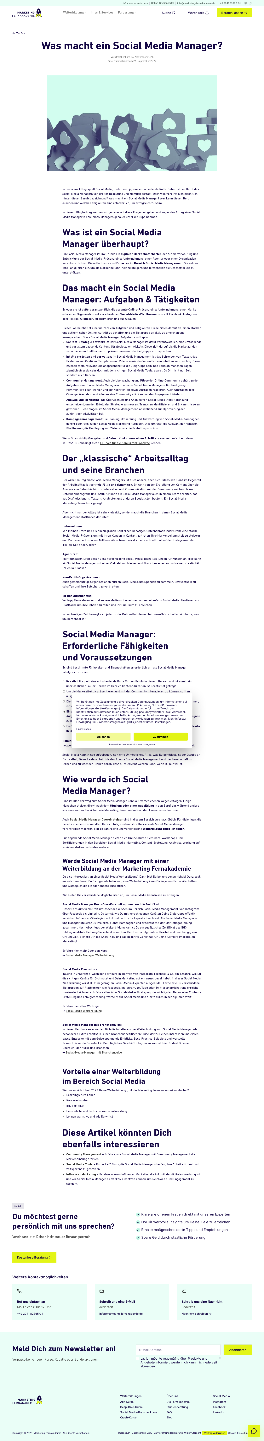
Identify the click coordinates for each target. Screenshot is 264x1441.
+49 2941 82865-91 (229, 3)
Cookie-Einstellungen (240, 1433)
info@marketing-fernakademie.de (196, 3)
